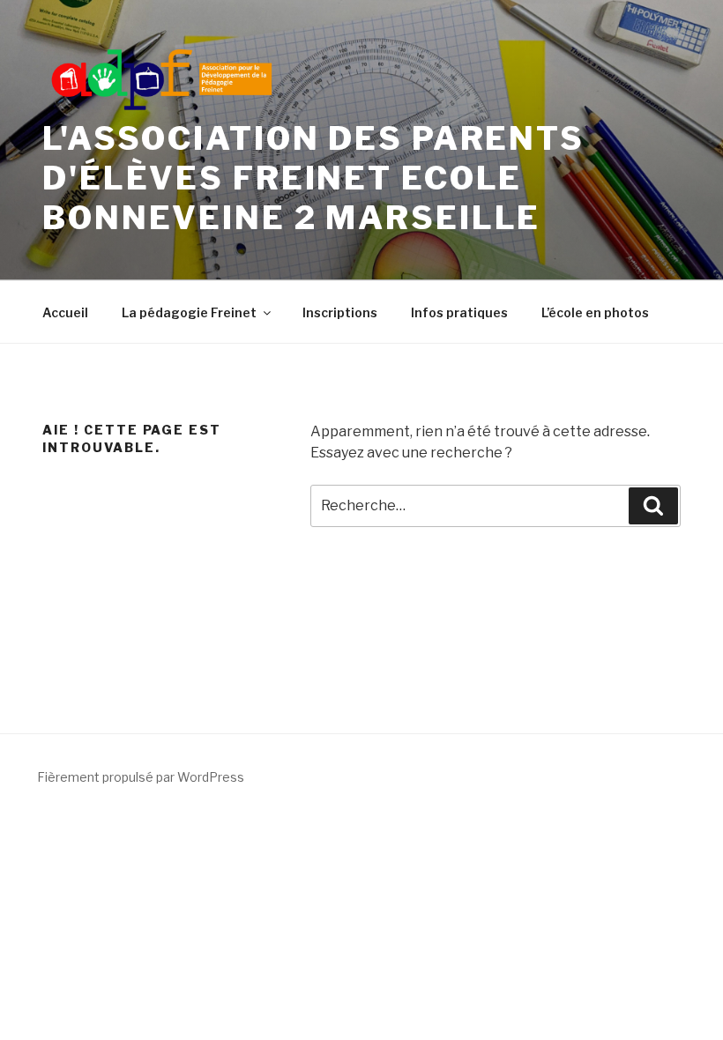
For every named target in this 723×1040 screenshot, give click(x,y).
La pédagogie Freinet (189, 312)
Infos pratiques (459, 312)
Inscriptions (339, 312)
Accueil (65, 312)
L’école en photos (595, 312)
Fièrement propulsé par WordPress (140, 776)
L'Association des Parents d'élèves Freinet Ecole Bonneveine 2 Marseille (313, 178)
